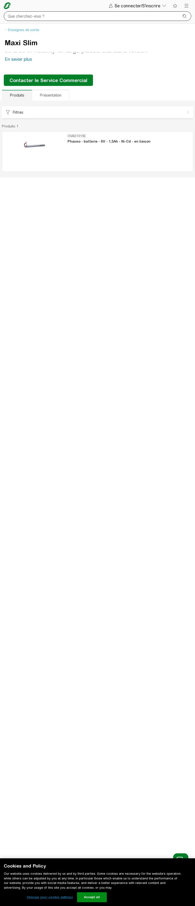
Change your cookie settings (50, 897)
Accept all (92, 897)
